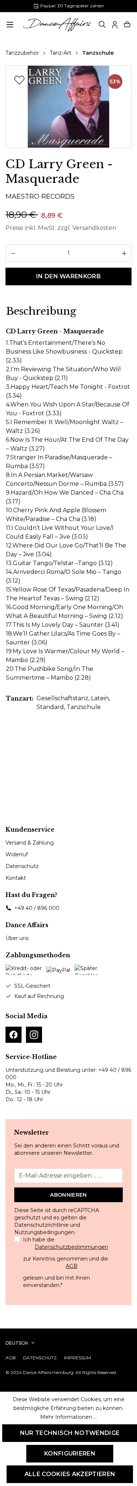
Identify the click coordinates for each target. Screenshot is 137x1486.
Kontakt (15, 878)
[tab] (41, 311)
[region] (68, 106)
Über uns (16, 938)
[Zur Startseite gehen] (57, 25)
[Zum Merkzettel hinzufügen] (19, 80)
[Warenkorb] (127, 24)
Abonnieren (68, 1195)
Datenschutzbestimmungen (71, 1247)
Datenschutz (22, 866)
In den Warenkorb (68, 276)
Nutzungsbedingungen (44, 1232)
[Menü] (9, 24)
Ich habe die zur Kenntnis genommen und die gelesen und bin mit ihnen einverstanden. (65, 1262)
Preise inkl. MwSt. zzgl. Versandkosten (60, 227)
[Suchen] (102, 24)
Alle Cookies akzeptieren (69, 1474)
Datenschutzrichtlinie (41, 1225)
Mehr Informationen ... (68, 1417)
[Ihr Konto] (114, 24)
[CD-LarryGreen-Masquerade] (68, 107)
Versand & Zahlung (29, 842)
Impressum (77, 1357)
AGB (71, 1266)
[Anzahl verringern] (13, 253)
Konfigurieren (69, 1453)
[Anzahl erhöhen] (124, 253)
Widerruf (16, 854)
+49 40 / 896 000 (37, 908)
